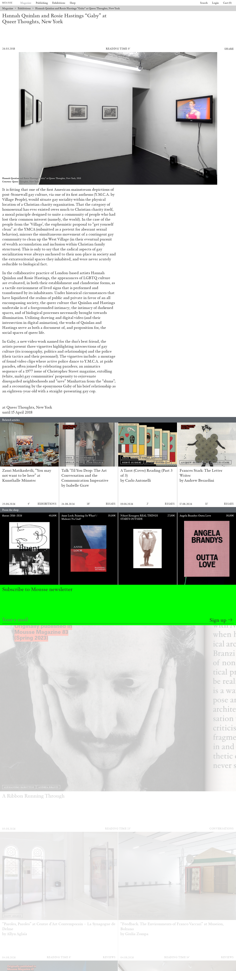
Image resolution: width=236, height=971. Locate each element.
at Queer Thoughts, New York (27, 407)
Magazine (25, 2)
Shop (73, 2)
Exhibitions (58, 2)
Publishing (42, 2)
